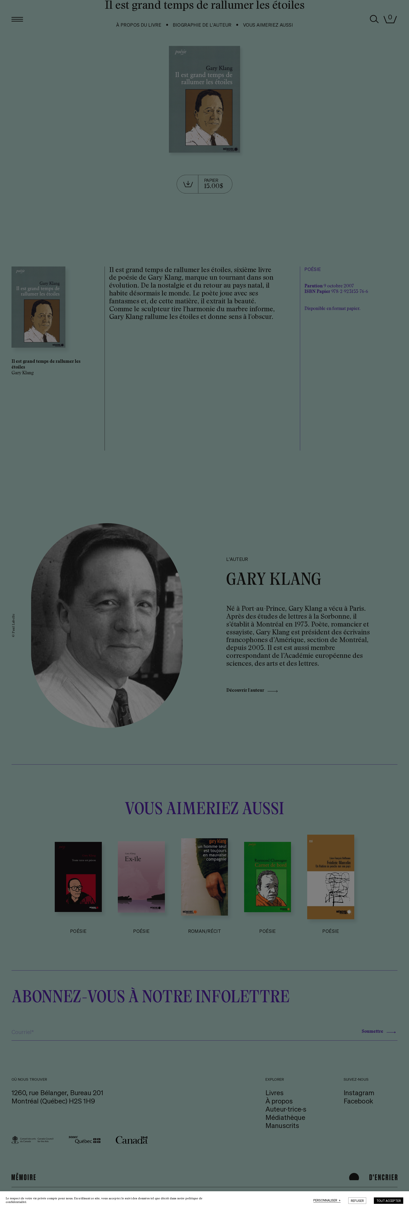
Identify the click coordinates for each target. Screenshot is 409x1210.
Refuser (357, 1201)
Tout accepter (388, 1201)
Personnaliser (327, 1200)
